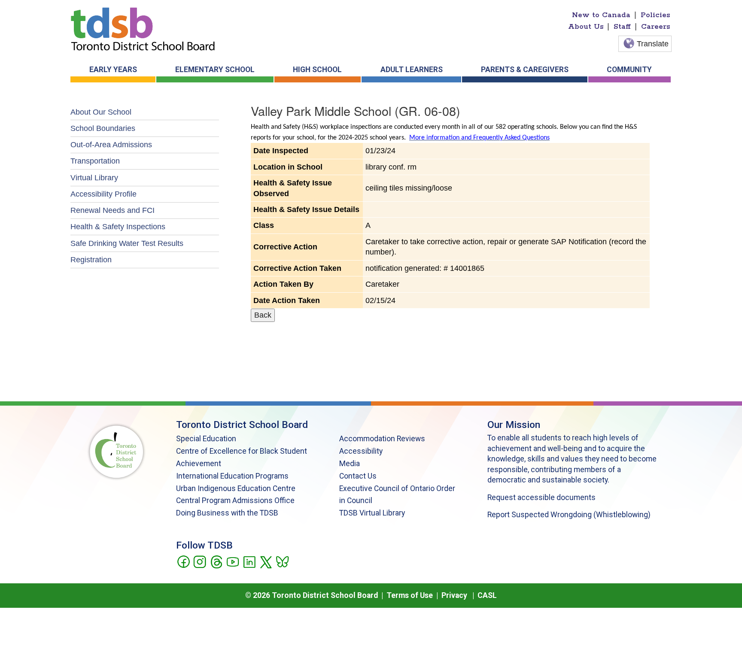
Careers (655, 26)
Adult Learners (411, 69)
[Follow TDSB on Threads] (216, 561)
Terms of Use (409, 595)
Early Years (113, 69)
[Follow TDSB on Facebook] (183, 561)
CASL (487, 595)
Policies (655, 15)
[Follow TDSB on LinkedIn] (249, 561)
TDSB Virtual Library (372, 513)
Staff (622, 26)
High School (317, 69)
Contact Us (358, 476)
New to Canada (601, 15)
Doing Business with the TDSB (227, 513)
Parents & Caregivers (525, 69)
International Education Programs (232, 476)
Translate (653, 43)
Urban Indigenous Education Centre (235, 488)
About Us (586, 26)
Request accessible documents (541, 497)
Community (629, 69)
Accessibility (361, 451)
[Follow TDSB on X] (265, 561)
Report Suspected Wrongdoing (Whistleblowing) (569, 514)
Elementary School (215, 69)
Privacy (454, 595)
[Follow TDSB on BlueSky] (282, 561)
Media (349, 463)
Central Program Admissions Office (235, 500)
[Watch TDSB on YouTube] (232, 561)
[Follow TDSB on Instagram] (199, 561)
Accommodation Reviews (382, 438)
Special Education (206, 438)
